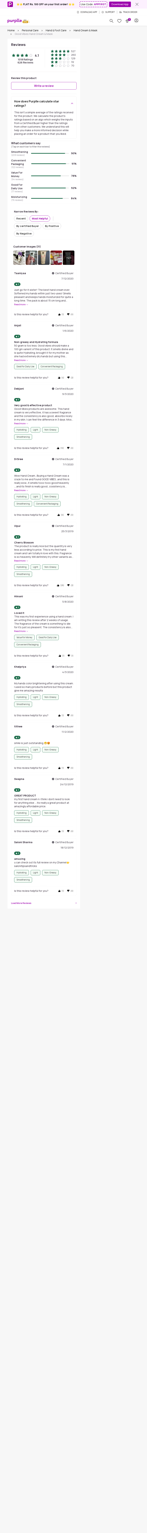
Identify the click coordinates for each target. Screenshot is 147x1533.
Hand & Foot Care (56, 30)
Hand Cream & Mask (85, 30)
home (11, 30)
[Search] (111, 21)
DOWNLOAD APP (88, 12)
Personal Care (30, 30)
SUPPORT (110, 12)
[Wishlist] (119, 21)
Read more (19, 304)
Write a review (44, 86)
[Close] (136, 4)
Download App (120, 4)
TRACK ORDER (130, 12)
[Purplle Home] (15, 21)
